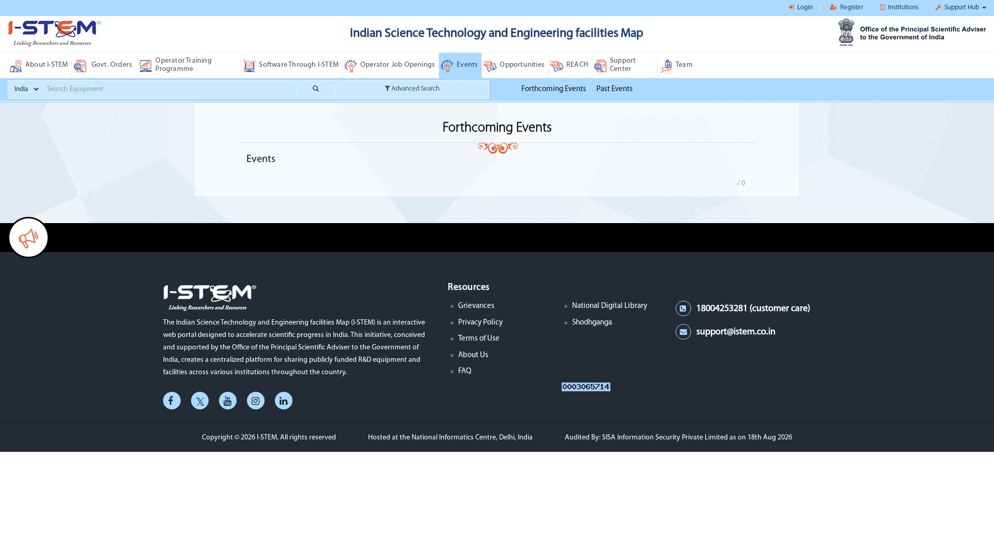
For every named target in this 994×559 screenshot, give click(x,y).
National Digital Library (609, 306)
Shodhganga (592, 323)
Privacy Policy (480, 323)
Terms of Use (479, 339)
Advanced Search (415, 88)
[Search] (316, 89)
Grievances (476, 306)
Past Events (614, 89)
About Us (473, 355)
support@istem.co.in (736, 332)
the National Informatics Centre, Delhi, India (466, 438)
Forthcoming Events (553, 89)
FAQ (464, 371)
